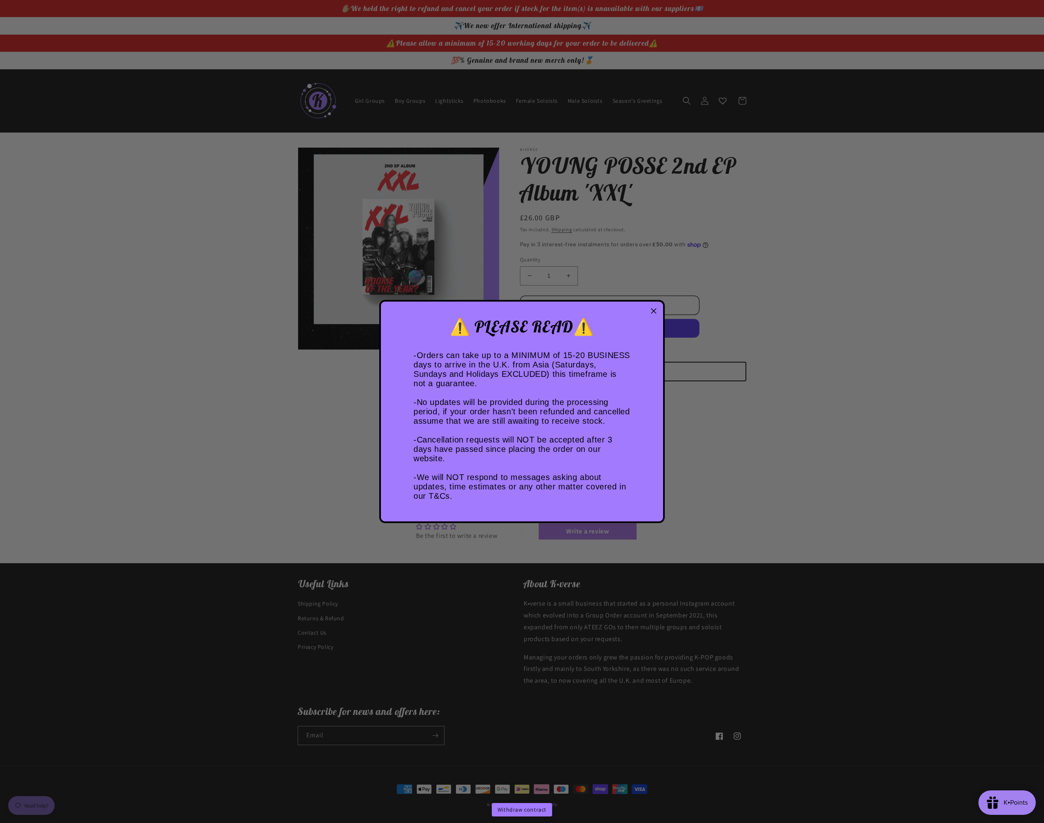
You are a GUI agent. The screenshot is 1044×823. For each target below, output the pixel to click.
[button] (653, 311)
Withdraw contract (522, 809)
